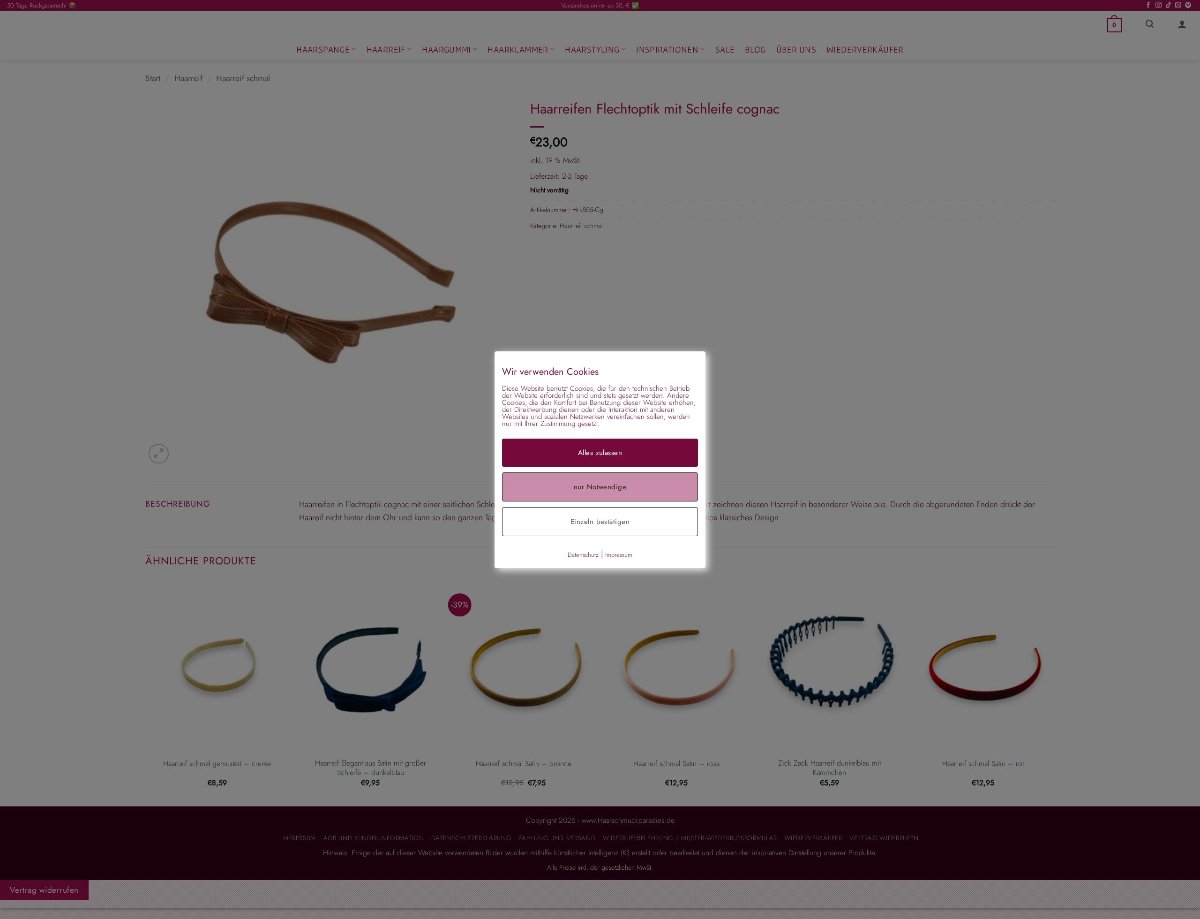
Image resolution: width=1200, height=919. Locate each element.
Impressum (618, 554)
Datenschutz (583, 554)
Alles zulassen (600, 452)
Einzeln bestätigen (600, 521)
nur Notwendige (600, 486)
